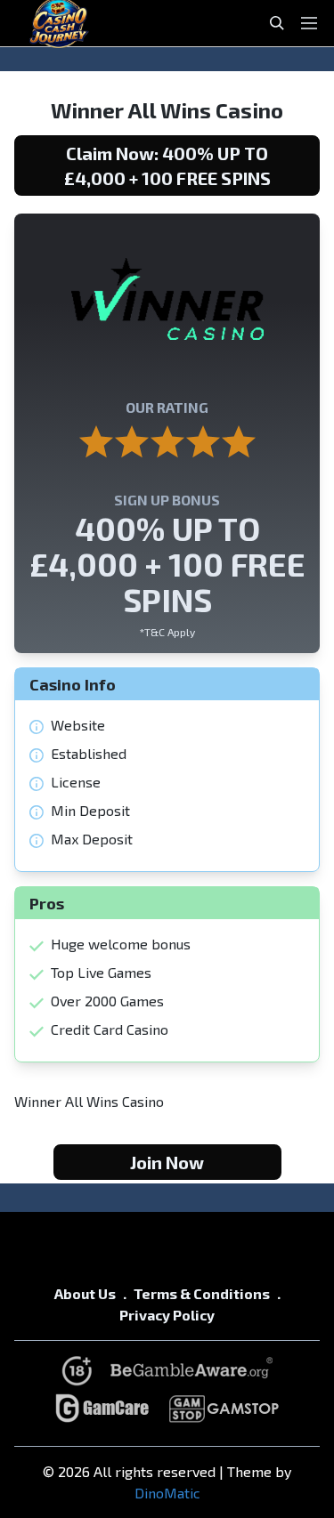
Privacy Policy (167, 1314)
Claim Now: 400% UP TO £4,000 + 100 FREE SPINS (167, 165)
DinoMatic (167, 1492)
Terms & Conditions (202, 1293)
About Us (85, 1293)
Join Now (167, 1162)
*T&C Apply (167, 632)
